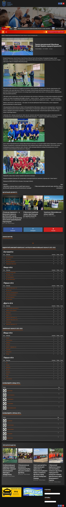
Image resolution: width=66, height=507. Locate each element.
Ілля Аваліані (9, 420)
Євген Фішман (39, 48)
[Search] (44, 32)
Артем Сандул (9, 390)
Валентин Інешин (10, 429)
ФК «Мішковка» (9, 299)
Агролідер (8, 349)
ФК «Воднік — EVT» (9, 274)
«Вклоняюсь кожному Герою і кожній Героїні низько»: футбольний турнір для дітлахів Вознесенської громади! (17, 186)
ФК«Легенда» (8, 322)
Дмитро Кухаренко (10, 394)
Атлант (7, 374)
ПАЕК (7, 376)
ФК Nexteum (8, 312)
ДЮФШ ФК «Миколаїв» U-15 (11, 324)
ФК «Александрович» (10, 297)
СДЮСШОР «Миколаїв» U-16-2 (12, 319)
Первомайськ (9, 351)
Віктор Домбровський (11, 407)
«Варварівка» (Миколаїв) (11, 263)
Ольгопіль (8, 371)
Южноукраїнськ (9, 340)
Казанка (7, 337)
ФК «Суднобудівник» (10, 277)
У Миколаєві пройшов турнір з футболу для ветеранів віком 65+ (30, 214)
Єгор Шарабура (10, 403)
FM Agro (7, 354)
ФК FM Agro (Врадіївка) (10, 261)
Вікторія (7, 369)
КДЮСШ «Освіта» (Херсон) (11, 310)
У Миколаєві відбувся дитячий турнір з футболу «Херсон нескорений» (49, 186)
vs (33, 243)
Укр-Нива (8, 344)
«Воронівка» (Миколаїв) (11, 272)
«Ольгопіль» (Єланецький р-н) (12, 292)
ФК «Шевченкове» (9, 256)
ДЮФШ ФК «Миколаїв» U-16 (11, 317)
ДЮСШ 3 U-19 (8, 315)
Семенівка (8, 342)
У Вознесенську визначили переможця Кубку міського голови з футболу (24, 468)
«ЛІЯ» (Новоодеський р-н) (11, 294)
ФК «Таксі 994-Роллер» (10, 279)
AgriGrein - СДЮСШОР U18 (11, 347)
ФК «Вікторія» (9, 290)
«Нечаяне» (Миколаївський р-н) (12, 308)
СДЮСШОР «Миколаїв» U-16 (11, 288)
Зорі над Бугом (9, 378)
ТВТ (7, 362)
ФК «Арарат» (8, 259)
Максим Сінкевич (10, 425)
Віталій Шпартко (10, 399)
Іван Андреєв (9, 433)
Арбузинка (8, 367)
